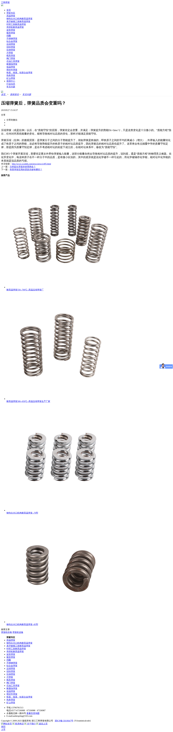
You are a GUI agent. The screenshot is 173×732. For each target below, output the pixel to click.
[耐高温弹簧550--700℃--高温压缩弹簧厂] (60, 287)
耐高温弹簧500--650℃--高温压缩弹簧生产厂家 (28, 401)
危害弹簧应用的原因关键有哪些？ (26, 169)
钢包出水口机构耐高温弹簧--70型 (22, 513)
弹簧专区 (10, 13)
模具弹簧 (10, 55)
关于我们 (31, 724)
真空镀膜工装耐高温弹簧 (18, 21)
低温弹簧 (10, 67)
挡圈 (8, 35)
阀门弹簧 (10, 58)
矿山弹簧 (10, 78)
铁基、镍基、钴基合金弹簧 (19, 72)
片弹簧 (9, 53)
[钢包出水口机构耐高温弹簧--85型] (60, 622)
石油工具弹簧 (12, 61)
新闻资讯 (14, 94)
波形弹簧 (10, 30)
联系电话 (19, 724)
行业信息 (10, 84)
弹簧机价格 (6, 632)
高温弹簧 (10, 16)
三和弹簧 (5, 2)
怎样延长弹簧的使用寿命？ (23, 167)
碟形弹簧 (10, 33)
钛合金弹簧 (11, 41)
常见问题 (10, 87)
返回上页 (43, 724)
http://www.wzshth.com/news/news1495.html (31, 164)
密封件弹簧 (11, 70)
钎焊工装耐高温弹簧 (16, 24)
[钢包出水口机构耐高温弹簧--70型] (60, 510)
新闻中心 (10, 81)
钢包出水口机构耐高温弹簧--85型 (22, 624)
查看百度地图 (32, 713)
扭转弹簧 (10, 47)
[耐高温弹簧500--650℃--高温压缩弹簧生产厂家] (60, 399)
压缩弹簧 (10, 44)
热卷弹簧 (10, 75)
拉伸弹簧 (10, 50)
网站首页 (7, 724)
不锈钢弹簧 (11, 38)
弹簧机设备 (17, 632)
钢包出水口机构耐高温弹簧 (19, 18)
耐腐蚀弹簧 (11, 64)
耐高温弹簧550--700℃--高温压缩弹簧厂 (25, 290)
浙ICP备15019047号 (64, 721)
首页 (8, 10)
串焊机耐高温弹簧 (15, 27)
